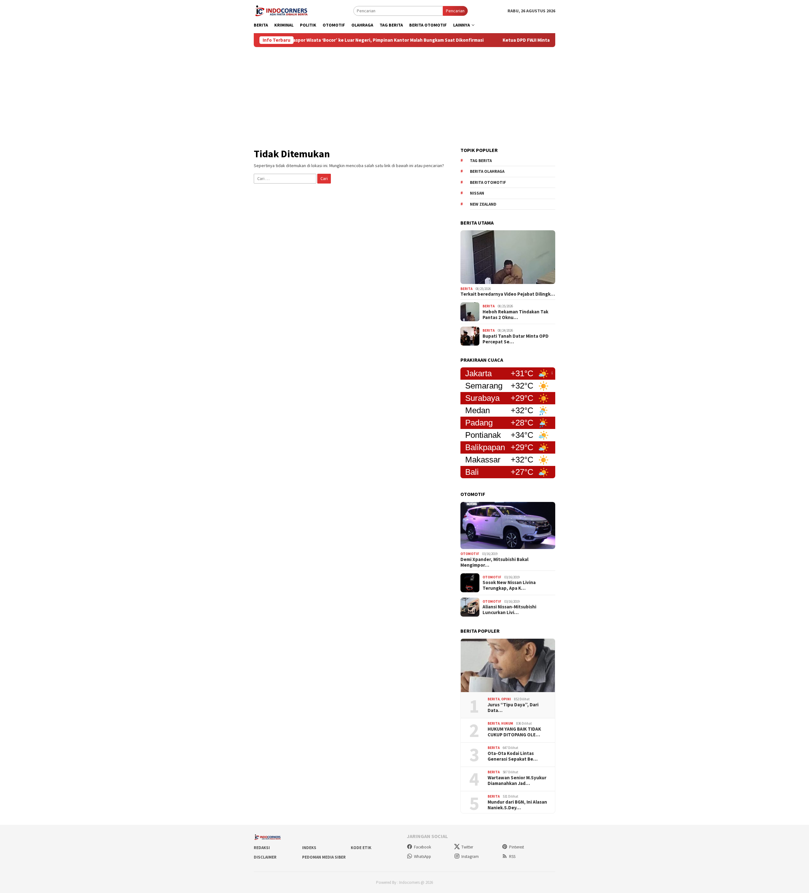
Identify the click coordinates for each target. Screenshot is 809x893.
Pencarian (455, 11)
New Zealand (483, 204)
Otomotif (469, 554)
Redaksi (262, 847)
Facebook (422, 847)
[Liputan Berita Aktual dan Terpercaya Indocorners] (283, 10)
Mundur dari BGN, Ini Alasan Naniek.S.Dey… (517, 805)
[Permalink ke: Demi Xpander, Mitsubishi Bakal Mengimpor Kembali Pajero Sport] (507, 525)
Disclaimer (265, 857)
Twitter (467, 847)
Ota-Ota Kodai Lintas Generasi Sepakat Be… (513, 756)
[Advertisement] (404, 94)
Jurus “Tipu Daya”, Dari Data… (513, 707)
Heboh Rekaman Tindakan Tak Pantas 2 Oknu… (515, 314)
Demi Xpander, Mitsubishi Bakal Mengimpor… (494, 562)
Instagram (470, 856)
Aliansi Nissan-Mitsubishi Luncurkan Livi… (509, 609)
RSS (512, 856)
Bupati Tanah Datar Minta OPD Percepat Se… (516, 339)
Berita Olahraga (487, 171)
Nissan (477, 193)
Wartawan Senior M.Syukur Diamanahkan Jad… (517, 780)
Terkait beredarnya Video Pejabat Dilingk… (507, 294)
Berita (466, 289)
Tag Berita (481, 160)
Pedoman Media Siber (324, 857)
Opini (506, 699)
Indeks (309, 847)
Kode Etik (361, 847)
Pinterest (516, 847)
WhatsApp (422, 856)
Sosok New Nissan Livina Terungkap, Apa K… (509, 585)
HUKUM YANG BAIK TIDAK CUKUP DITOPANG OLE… (514, 732)
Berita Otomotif (488, 182)
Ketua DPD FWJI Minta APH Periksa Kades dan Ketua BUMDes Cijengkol (545, 40)
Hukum (507, 723)
